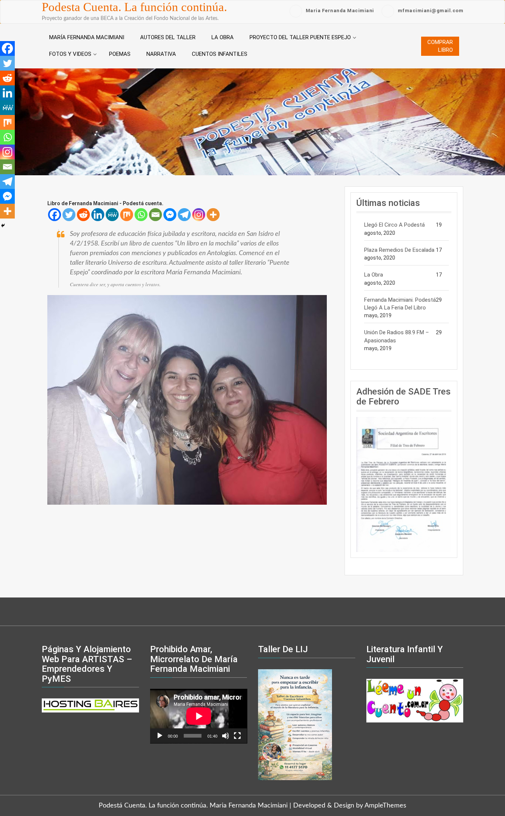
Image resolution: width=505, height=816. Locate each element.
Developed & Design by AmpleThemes (349, 805)
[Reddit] (83, 214)
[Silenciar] (225, 735)
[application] (198, 716)
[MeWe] (112, 214)
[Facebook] (54, 214)
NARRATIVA (161, 54)
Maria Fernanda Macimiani (340, 10)
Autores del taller (168, 37)
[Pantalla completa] (237, 735)
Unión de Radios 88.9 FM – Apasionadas (396, 336)
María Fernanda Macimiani (86, 37)
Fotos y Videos (70, 54)
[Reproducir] (159, 735)
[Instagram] (198, 214)
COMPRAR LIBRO (440, 46)
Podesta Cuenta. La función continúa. (134, 7)
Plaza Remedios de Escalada (399, 250)
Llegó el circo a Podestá (394, 224)
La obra (222, 37)
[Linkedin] (97, 214)
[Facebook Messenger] (169, 214)
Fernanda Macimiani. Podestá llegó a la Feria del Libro (400, 304)
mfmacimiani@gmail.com (431, 10)
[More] (213, 214)
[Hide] (3, 225)
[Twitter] (68, 214)
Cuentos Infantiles (219, 54)
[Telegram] (184, 214)
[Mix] (126, 214)
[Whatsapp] (141, 214)
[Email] (155, 214)
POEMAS (120, 54)
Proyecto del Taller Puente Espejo (300, 37)
